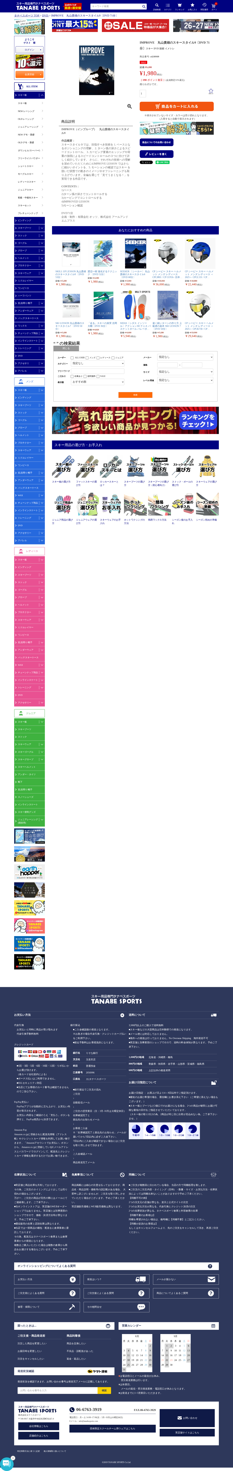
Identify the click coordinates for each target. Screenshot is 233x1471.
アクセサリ (23, 363)
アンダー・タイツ (27, 774)
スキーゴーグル (25, 752)
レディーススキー (27, 182)
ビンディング (24, 220)
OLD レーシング (26, 119)
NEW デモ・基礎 (26, 134)
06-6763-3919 (88, 1409)
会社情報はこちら (38, 1426)
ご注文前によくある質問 (31, 1293)
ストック (22, 235)
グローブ (22, 250)
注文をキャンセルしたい (31, 1359)
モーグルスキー (25, 174)
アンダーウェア (25, 310)
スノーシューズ (25, 797)
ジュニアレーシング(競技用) (28, 821)
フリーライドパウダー (29, 158)
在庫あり (78, 376)
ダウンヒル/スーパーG (29, 150)
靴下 (20, 782)
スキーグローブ (25, 759)
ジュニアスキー (25, 190)
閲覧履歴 (204, 10)
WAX (20, 495)
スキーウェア (24, 273)
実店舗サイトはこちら (187, 1432)
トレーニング (24, 348)
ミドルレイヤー (25, 280)
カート (214, 7)
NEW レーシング (26, 111)
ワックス (22, 325)
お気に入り (192, 10)
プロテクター (24, 265)
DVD (45, 15)
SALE (143, 62)
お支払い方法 (25, 1279)
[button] (53, 26)
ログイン (29, 49)
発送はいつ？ (94, 1279)
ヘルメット (23, 258)
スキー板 (22, 95)
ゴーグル (22, 243)
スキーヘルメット (27, 767)
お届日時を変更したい (30, 1351)
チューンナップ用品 (28, 333)
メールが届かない (166, 1279)
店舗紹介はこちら (38, 1435)
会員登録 (29, 74)
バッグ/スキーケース (28, 318)
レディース (105, 357)
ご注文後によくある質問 (100, 1293)
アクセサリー (24, 533)
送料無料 (91, 376)
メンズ (92, 357)
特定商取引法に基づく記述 (28, 1451)
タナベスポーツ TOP (26, 15)
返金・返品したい (76, 1359)
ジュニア (119, 357)
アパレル (22, 371)
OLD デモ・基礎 (26, 142)
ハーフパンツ (24, 295)
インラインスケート (28, 340)
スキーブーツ (24, 228)
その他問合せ (94, 1306)
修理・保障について (29, 1306)
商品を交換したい (76, 1343)
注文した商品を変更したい (32, 1343)
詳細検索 (157, 10)
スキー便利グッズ (27, 812)
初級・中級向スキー (28, 197)
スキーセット (24, 205)
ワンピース (23, 288)
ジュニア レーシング (28, 127)
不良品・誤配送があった (80, 1351)
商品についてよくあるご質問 (172, 1293)
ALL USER (80, 357)
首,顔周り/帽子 (25, 303)
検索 (144, 7)
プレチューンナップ (28, 213)
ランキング (179, 10)
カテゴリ (168, 10)
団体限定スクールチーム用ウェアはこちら (112, 1428)
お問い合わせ (190, 1418)
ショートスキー (25, 166)
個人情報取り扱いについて (55, 1451)
